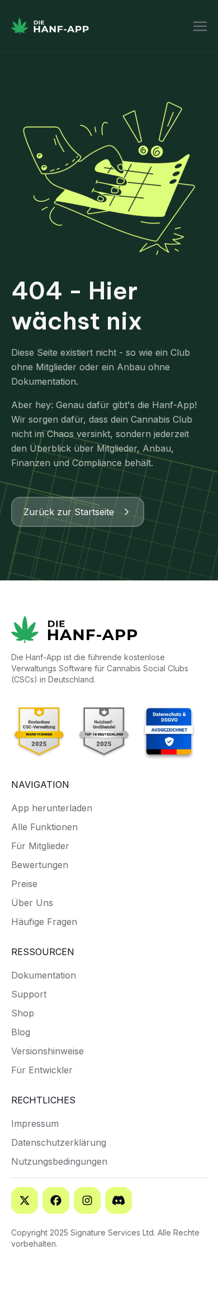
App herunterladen (51, 807)
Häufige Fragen (44, 921)
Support (28, 994)
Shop (22, 1013)
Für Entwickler (42, 1070)
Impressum (35, 1123)
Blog (20, 1032)
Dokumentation (43, 975)
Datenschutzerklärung (58, 1142)
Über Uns (32, 902)
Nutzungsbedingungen (59, 1161)
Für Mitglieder (40, 845)
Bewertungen (39, 864)
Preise (24, 883)
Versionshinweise (47, 1051)
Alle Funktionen (44, 826)
